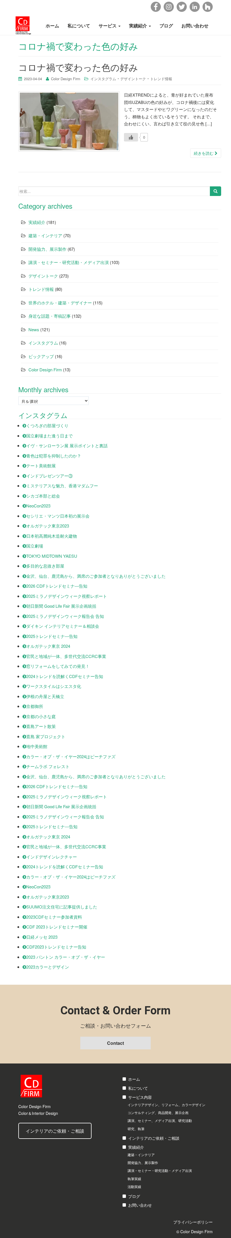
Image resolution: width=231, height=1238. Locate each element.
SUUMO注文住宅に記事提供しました (61, 907)
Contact (115, 1043)
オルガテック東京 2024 (48, 646)
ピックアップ (41, 356)
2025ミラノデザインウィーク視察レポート (66, 596)
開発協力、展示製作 (47, 249)
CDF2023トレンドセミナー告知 (56, 947)
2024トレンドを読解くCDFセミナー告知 (64, 676)
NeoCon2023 (38, 506)
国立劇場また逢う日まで (49, 436)
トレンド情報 (161, 78)
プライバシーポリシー (193, 1222)
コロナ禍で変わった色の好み (78, 66)
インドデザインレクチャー (51, 857)
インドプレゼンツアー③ (49, 476)
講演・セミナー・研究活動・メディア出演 (68, 262)
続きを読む (204, 153)
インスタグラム (103, 78)
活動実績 (134, 1186)
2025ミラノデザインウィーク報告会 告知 (65, 616)
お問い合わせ (194, 25)
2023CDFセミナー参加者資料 (54, 917)
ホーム (52, 25)
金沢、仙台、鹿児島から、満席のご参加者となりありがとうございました (96, 576)
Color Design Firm (65, 78)
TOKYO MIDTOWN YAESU (51, 556)
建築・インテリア (45, 235)
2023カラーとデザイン (47, 967)
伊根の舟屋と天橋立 (45, 696)
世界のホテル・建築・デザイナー (60, 303)
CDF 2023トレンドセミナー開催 (56, 927)
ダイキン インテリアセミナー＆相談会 (62, 626)
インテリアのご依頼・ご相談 (55, 1131)
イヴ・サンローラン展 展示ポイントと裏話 (67, 445)
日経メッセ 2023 (41, 937)
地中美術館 (36, 746)
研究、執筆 (136, 1128)
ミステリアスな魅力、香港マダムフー (62, 486)
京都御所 (34, 706)
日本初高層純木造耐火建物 (51, 536)
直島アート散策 (41, 726)
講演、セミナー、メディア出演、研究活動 (160, 1120)
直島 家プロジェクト (45, 736)
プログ (134, 1196)
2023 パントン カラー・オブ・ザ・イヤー (65, 957)
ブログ (166, 25)
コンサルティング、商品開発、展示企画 (158, 1112)
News (33, 329)
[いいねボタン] (131, 137)
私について (79, 25)
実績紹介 (138, 25)
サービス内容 (140, 1097)
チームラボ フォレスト (48, 766)
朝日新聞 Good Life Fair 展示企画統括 (61, 606)
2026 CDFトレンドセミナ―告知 (56, 586)
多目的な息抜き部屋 (45, 566)
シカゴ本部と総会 (43, 496)
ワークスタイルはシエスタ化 (53, 686)
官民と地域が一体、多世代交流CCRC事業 (66, 656)
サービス (108, 25)
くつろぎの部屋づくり (47, 425)
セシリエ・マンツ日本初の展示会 (58, 516)
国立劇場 (34, 546)
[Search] (215, 191)
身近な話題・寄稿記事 (49, 316)
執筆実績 (134, 1178)
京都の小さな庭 (41, 716)
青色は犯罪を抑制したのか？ (53, 456)
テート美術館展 (41, 465)
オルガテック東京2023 (47, 526)
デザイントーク (133, 78)
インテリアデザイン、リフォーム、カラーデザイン (166, 1104)
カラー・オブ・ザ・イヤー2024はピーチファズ (70, 756)
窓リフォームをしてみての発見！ (58, 666)
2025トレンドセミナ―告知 (51, 636)
